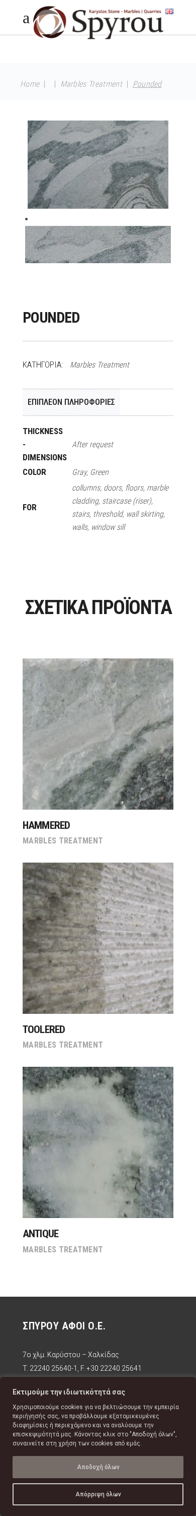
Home (29, 84)
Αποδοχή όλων (98, 1467)
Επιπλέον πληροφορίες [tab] (71, 402)
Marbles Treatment (91, 84)
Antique (40, 1234)
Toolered (44, 1029)
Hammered (46, 825)
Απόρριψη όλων (98, 1494)
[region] (98, 1446)
